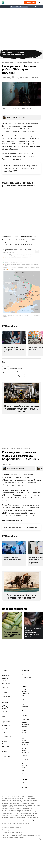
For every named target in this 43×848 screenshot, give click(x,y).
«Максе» (34, 526)
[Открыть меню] (39, 2)
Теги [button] (3, 362)
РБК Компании (24, 764)
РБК (3, 180)
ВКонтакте (25, 674)
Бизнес (4, 680)
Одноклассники (26, 677)
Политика (5, 673)
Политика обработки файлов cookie (14, 837)
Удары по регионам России (11, 448)
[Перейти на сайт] (21, 54)
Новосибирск (6, 713)
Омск (3, 716)
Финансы (5, 687)
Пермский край (6, 736)
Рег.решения (25, 752)
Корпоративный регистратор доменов (25, 744)
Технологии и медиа (6, 684)
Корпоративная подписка (26, 698)
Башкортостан (6, 718)
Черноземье (5, 746)
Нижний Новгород (5, 733)
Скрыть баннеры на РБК (26, 690)
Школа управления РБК (25, 771)
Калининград (6, 725)
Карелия (4, 751)
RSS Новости (25, 706)
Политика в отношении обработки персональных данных (21, 835)
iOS (23, 782)
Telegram (24, 680)
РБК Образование (6, 695)
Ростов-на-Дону (6, 739)
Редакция (24, 722)
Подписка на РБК (25, 694)
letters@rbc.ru (29, 815)
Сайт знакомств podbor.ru (25, 759)
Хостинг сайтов (24, 749)
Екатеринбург (6, 711)
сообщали (6, 156)
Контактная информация (25, 718)
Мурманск (5, 754)
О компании (24, 714)
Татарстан (5, 741)
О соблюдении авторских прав (12, 830)
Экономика (5, 675)
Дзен (23, 682)
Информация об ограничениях (12, 827)
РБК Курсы (25, 767)
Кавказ (4, 749)
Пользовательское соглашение (12, 832)
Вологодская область (6, 722)
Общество (5, 678)
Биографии (5, 690)
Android (24, 785)
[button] (21, 54)
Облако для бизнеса (24, 738)
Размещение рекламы (25, 725)
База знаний (5, 692)
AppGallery (25, 787)
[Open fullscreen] (37, 251)
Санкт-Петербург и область (6, 706)
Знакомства (25, 755)
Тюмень (4, 744)
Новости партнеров (14, 609)
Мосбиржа (20, 820)
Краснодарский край (6, 728)
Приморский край (6, 757)
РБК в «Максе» (11, 326)
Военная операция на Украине (12, 62)
